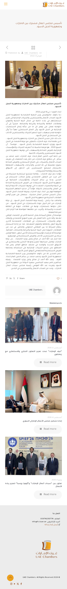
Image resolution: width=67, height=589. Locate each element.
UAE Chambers (31, 53)
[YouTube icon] (14, 584)
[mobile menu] (5, 4)
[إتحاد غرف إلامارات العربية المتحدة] (53, 5)
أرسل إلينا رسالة (51, 525)
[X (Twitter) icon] (18, 584)
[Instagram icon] (11, 584)
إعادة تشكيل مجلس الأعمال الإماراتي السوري (42, 421)
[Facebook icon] (21, 584)
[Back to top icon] (10, 578)
